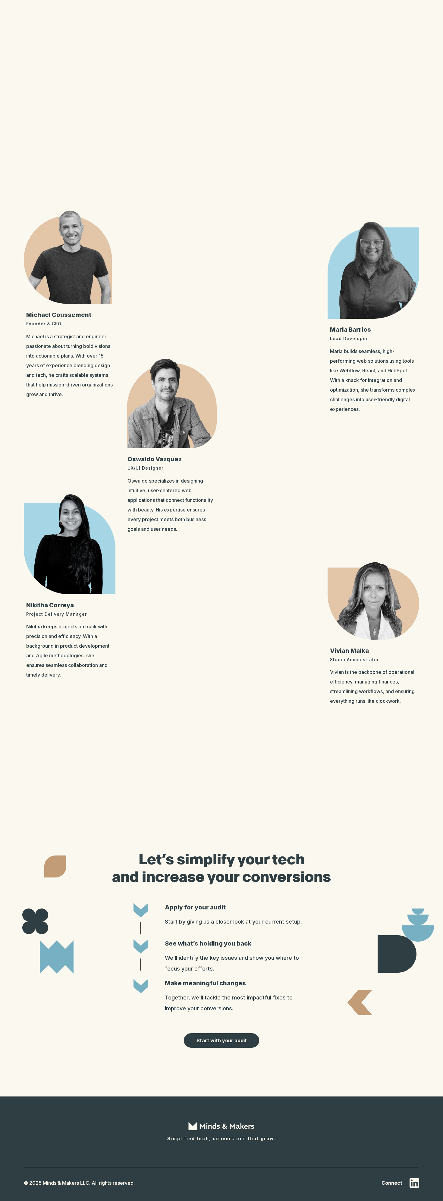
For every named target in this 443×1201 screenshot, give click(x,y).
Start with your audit (221, 1040)
